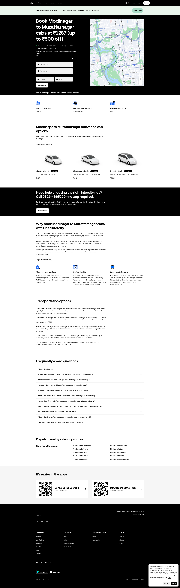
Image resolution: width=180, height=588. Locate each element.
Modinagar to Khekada (118, 456)
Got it (174, 583)
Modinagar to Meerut (80, 449)
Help (133, 3)
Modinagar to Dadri (80, 452)
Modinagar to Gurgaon (118, 452)
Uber (32, 3)
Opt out (166, 583)
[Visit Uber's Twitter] (50, 562)
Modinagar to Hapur (80, 456)
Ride (39, 3)
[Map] (117, 52)
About (60, 3)
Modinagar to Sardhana (118, 446)
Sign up (146, 3)
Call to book (42, 211)
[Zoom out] (140, 83)
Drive (45, 3)
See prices (42, 85)
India (37, 93)
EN (128, 3)
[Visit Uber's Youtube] (41, 562)
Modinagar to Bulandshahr (119, 459)
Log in (139, 3)
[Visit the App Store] (55, 572)
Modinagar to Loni (116, 449)
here (169, 577)
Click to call (138, 10)
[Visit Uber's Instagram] (46, 562)
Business (52, 3)
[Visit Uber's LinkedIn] (37, 562)
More (37, 55)
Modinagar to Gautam (81, 459)
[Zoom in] (140, 79)
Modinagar (45, 93)
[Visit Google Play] (42, 572)
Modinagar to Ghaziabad (82, 446)
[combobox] (40, 64)
